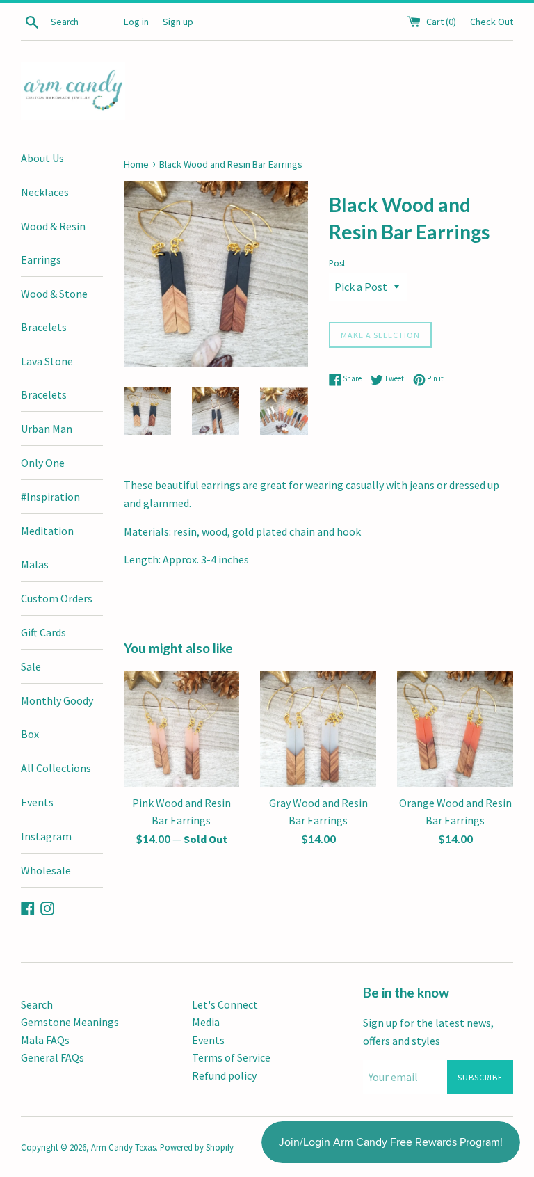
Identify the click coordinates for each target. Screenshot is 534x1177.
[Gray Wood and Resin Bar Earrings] (318, 729)
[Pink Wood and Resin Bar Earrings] (182, 729)
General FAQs (52, 1057)
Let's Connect (225, 1004)
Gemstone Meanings (70, 1022)
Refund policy (224, 1075)
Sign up (178, 21)
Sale (31, 666)
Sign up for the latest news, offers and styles (428, 1032)
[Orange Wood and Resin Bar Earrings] (455, 729)
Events (37, 802)
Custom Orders (56, 598)
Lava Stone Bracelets (47, 377)
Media (206, 1022)
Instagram (46, 836)
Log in (136, 21)
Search (37, 1004)
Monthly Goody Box (57, 717)
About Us (42, 158)
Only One (43, 463)
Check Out (491, 21)
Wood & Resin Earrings (53, 242)
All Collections (56, 768)
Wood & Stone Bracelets (54, 310)
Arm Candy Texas (123, 1147)
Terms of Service (231, 1057)
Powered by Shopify (197, 1147)
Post (337, 263)
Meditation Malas (47, 547)
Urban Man (46, 428)
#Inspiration (50, 497)
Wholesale (46, 870)
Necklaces (45, 192)
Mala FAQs (45, 1040)
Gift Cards (43, 632)
